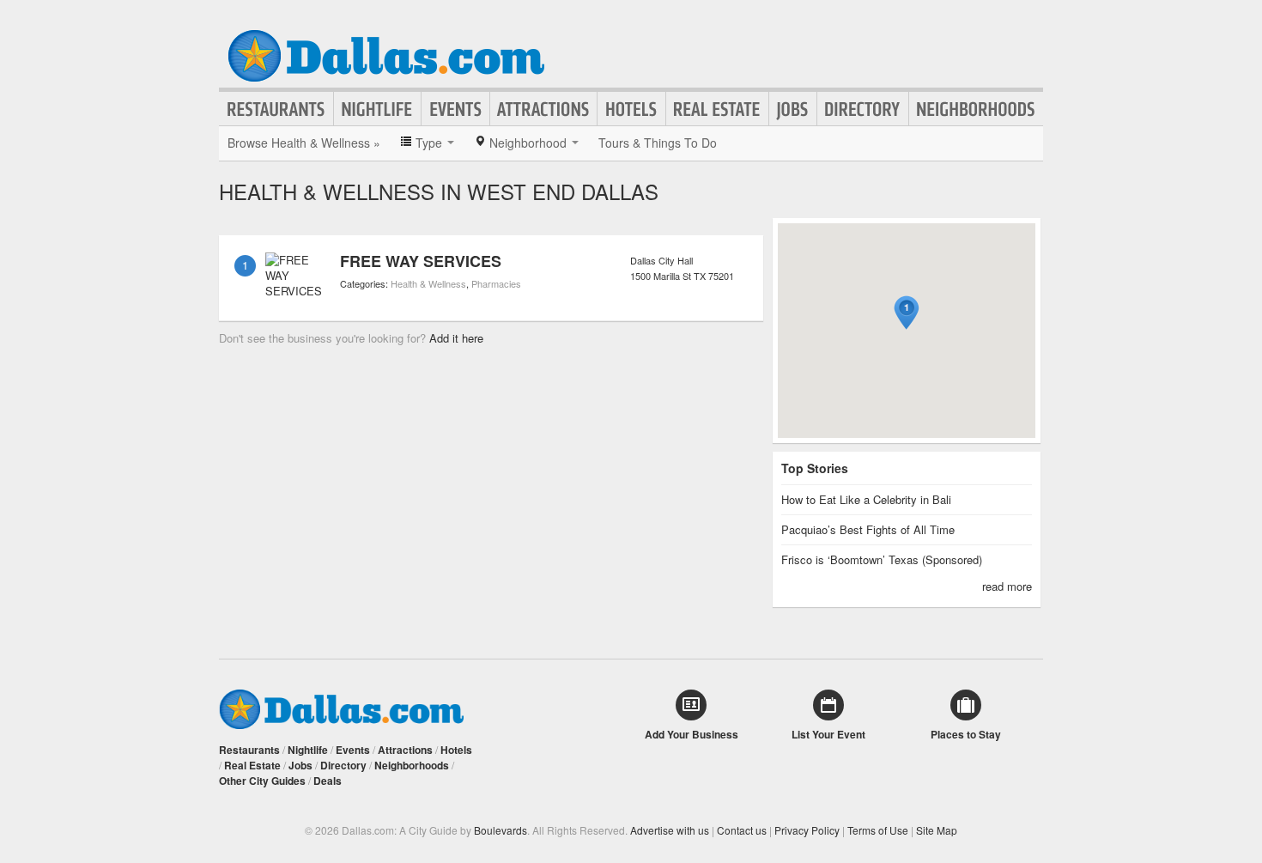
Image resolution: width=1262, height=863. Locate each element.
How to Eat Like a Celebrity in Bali (866, 499)
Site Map (936, 830)
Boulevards (500, 830)
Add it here (456, 338)
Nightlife (377, 109)
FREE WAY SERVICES (420, 261)
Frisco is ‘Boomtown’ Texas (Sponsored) (881, 559)
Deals (327, 780)
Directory (862, 109)
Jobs (792, 109)
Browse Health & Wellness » (304, 142)
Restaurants (276, 109)
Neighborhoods (976, 109)
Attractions (543, 109)
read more (1007, 586)
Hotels (631, 109)
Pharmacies (496, 283)
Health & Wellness (428, 283)
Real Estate (717, 109)
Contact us (742, 830)
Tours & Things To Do (657, 142)
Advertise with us (669, 830)
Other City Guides (262, 780)
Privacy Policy (807, 830)
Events (455, 109)
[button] (906, 313)
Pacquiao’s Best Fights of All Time (868, 529)
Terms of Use (877, 830)
